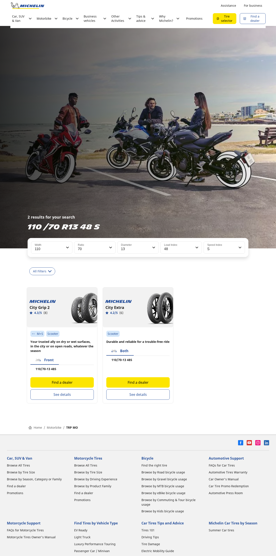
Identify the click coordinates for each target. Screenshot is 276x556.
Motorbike (54, 427)
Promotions (194, 18)
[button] (67, 247)
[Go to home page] (27, 6)
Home (38, 427)
